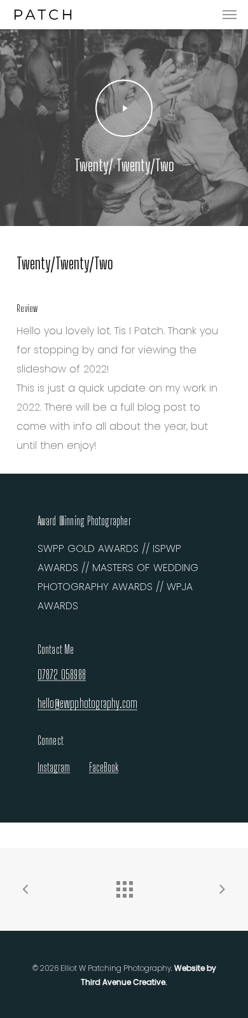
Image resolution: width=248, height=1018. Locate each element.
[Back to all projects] (124, 886)
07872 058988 (62, 675)
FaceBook (103, 767)
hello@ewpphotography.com (88, 703)
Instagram (54, 767)
